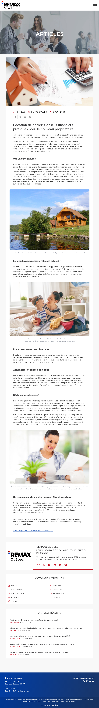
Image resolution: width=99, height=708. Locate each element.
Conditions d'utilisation (45, 701)
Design (14, 601)
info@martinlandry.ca (20, 691)
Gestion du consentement (66, 701)
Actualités (16, 597)
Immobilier (57, 590)
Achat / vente (17, 593)
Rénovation (58, 593)
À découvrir (16, 590)
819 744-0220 (14, 689)
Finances (20, 112)
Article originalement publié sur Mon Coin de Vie (33, 531)
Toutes (14, 586)
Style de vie (58, 597)
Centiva (54, 705)
